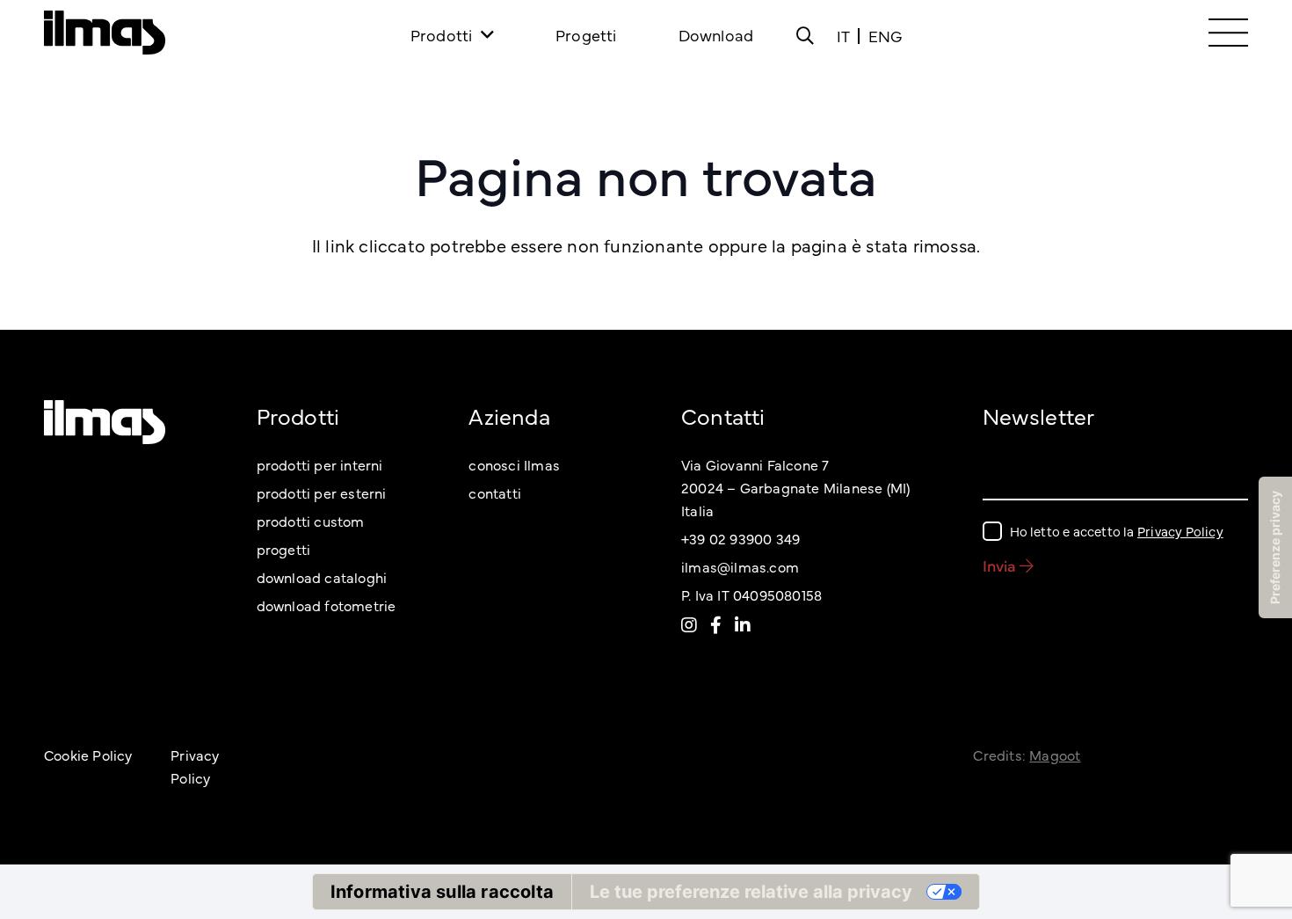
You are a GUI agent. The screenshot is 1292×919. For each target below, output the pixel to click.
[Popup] (805, 35)
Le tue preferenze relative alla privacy (751, 891)
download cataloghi (322, 577)
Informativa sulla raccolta (442, 891)
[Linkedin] (743, 624)
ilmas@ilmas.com (740, 566)
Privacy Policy (1180, 530)
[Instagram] (689, 624)
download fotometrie (326, 605)
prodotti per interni (320, 464)
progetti (284, 548)
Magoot (1054, 754)
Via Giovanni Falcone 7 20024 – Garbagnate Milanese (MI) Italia (795, 487)
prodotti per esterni (322, 492)
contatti (494, 492)
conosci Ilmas (514, 464)
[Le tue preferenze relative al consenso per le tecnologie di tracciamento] (1275, 547)
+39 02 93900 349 (740, 538)
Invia (1001, 565)
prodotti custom (311, 520)
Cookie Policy (88, 754)
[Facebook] (716, 624)
